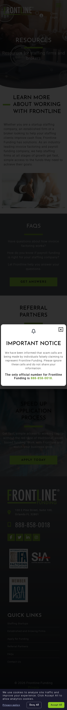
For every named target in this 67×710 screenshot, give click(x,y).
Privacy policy (11, 705)
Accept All (56, 705)
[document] (33, 355)
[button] (60, 329)
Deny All (34, 705)
